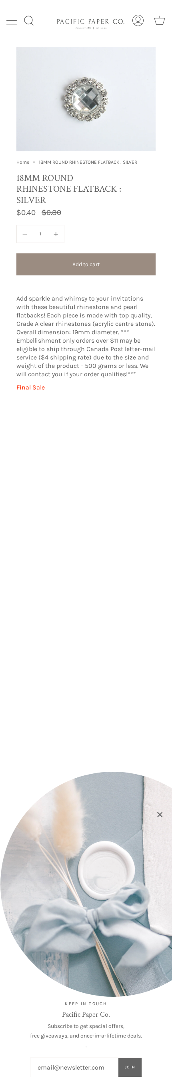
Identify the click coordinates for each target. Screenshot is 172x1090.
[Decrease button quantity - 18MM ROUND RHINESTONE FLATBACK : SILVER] (26, 234)
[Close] (160, 815)
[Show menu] (12, 20)
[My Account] (138, 20)
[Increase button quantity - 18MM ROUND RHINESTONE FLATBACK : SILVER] (54, 234)
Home (22, 162)
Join (130, 1067)
